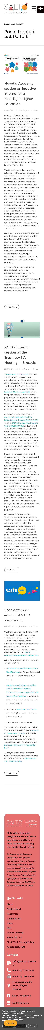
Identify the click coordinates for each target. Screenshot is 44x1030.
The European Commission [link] (16, 374)
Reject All (20, 1026)
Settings (33, 1026)
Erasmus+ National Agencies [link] (17, 392)
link (20, 1017)
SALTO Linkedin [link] (20, 1002)
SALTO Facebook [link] (21, 995)
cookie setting (8, 1020)
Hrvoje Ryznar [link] (24, 110)
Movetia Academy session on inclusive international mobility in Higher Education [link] (20, 93)
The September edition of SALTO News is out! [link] (18, 615)
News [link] (35, 110)
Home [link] (7, 24)
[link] (40, 9)
